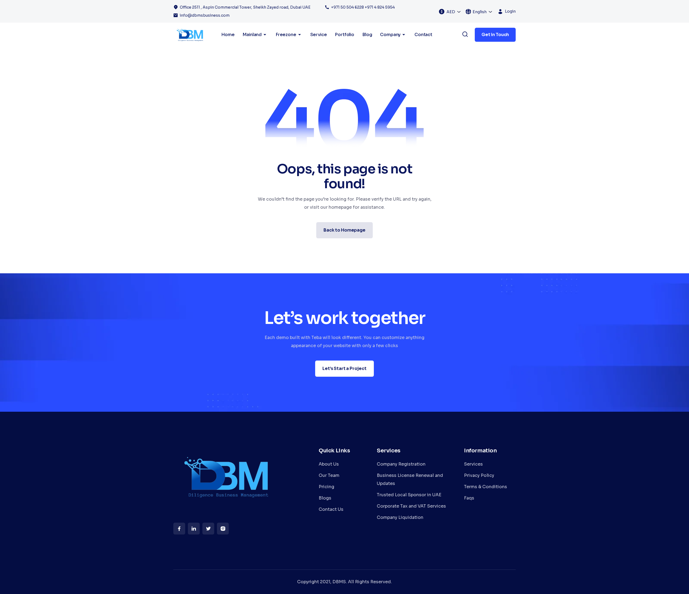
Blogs (325, 498)
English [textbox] (480, 11)
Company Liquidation (400, 517)
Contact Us (331, 509)
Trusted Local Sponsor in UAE (409, 495)
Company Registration (401, 464)
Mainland (252, 34)
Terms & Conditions (485, 487)
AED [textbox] (451, 11)
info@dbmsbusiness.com (205, 15)
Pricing (326, 487)
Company (390, 34)
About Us (329, 464)
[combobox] (453, 11)
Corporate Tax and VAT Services (411, 506)
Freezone (286, 34)
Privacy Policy (479, 475)
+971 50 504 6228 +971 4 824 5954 (363, 7)
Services (473, 464)
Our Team (329, 475)
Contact (423, 34)
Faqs (469, 498)
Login (510, 11)
